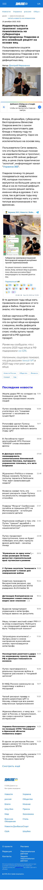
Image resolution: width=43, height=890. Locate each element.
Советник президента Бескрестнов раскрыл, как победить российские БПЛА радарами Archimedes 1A (17, 584)
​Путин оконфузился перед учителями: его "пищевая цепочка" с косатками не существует (16, 412)
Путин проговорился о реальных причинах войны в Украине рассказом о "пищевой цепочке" (19, 672)
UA (38, 4)
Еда (15, 377)
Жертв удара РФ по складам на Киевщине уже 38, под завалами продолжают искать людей (19, 397)
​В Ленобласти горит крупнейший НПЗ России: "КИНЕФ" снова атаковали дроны (16, 442)
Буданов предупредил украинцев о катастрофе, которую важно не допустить (18, 611)
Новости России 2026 (17, 15)
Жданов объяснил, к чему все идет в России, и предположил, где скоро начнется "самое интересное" (19, 715)
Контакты (6, 856)
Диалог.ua (19, 867)
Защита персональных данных (27, 858)
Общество (23, 373)
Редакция (7, 851)
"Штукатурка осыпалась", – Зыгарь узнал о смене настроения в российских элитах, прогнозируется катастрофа (16, 641)
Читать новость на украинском (21, 18)
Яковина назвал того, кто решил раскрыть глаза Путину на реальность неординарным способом (18, 494)
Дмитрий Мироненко (19, 65)
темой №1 (28, 360)
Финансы (34, 373)
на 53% (22, 350)
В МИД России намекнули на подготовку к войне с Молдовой (18, 686)
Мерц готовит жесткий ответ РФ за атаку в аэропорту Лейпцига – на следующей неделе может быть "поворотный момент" (19, 625)
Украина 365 (10, 166)
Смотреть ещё (11, 766)
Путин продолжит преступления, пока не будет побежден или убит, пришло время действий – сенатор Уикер (18, 541)
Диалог (4, 15)
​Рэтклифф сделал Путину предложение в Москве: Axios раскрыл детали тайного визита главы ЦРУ (19, 427)
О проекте (7, 846)
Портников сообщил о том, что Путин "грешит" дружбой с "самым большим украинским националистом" (18, 524)
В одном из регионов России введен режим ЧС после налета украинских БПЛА (19, 743)
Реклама (24, 846)
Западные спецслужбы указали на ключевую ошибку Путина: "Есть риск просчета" (19, 756)
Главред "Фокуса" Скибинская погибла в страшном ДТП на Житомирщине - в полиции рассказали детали (18, 509)
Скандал (7, 377)
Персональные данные (27, 852)
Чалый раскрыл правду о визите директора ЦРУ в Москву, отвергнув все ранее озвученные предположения (18, 700)
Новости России (10, 373)
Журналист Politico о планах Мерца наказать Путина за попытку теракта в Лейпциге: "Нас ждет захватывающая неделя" (18, 478)
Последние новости (17, 387)
